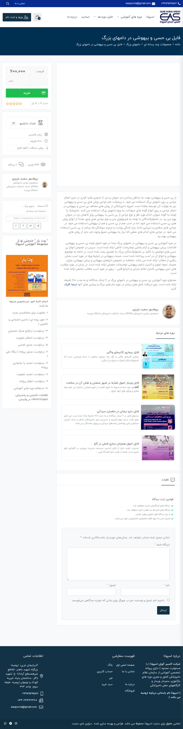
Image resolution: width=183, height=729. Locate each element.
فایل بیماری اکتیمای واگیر (123, 352)
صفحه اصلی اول (125, 665)
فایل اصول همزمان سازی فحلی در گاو (116, 444)
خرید (26, 93)
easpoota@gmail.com (138, 3)
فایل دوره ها (105, 17)
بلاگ (110, 665)
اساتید (85, 17)
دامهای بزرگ (133, 44)
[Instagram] (16, 724)
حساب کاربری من (105, 675)
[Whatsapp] (5, 724)
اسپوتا (150, 17)
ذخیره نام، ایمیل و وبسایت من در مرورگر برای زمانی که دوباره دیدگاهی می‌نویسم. (118, 600)
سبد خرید (107, 684)
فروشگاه (130, 691)
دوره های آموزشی (131, 17)
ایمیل (111, 585)
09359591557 (169, 3)
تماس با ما (20, 3)
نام (167, 585)
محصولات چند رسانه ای (157, 44)
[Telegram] (10, 724)
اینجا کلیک (70, 284)
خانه (177, 44)
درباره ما (72, 17)
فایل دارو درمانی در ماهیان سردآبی (118, 411)
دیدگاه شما (162, 545)
